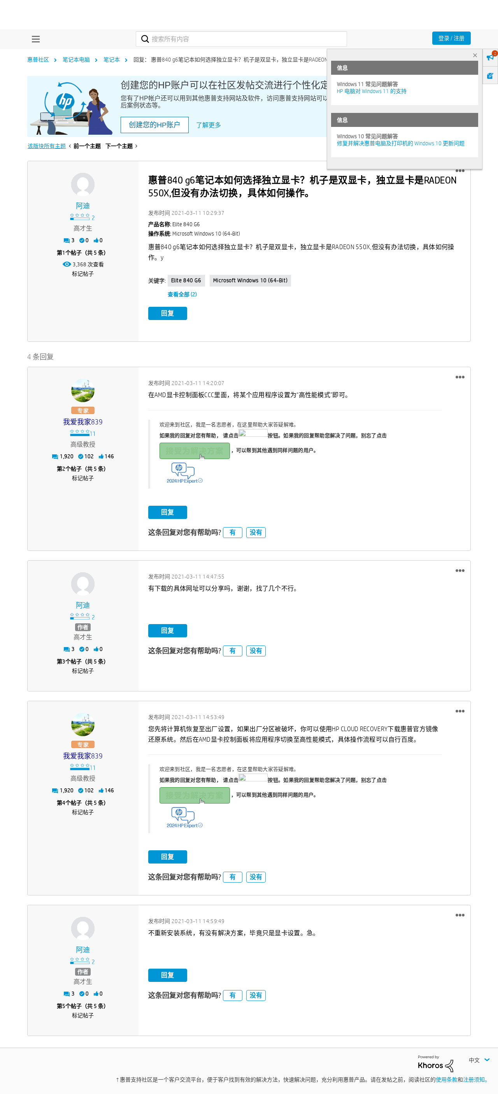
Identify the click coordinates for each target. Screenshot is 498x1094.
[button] (460, 171)
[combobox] (241, 39)
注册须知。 (476, 1079)
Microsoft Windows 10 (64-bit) (250, 280)
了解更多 (208, 125)
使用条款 (447, 1079)
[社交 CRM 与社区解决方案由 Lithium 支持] (435, 1063)
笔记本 (111, 59)
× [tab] (475, 55)
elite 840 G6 (186, 280)
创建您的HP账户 (155, 125)
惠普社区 (38, 59)
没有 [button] (256, 532)
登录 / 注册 (451, 38)
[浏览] (33, 39)
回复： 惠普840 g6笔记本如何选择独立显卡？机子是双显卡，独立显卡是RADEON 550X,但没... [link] (245, 59)
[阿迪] (83, 184)
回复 (167, 313)
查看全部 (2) (182, 294)
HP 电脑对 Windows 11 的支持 (372, 91)
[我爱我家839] (83, 390)
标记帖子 (83, 273)
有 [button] (233, 532)
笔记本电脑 (76, 59)
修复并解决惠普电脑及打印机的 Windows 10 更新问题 (401, 143)
